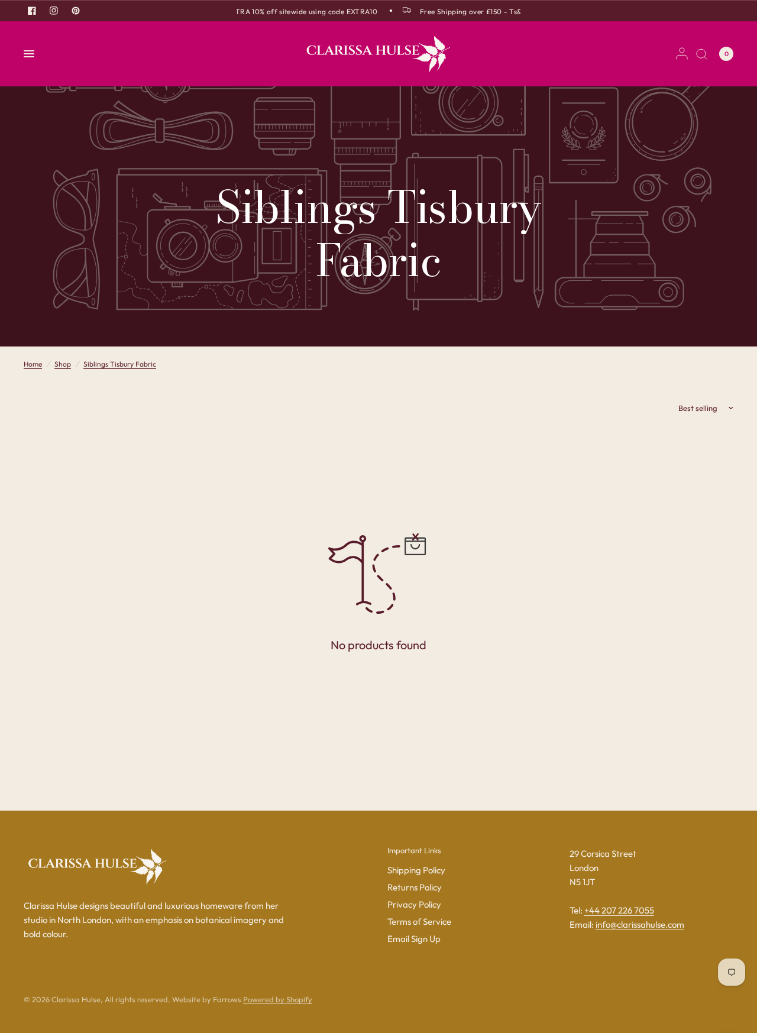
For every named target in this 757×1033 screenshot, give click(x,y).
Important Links (414, 850)
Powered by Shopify (277, 999)
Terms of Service (419, 921)
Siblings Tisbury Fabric (119, 364)
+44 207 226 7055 (619, 910)
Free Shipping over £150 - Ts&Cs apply (481, 11)
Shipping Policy (416, 870)
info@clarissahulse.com (640, 924)
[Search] (701, 53)
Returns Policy (414, 887)
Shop (62, 364)
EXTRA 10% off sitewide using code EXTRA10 (298, 11)
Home (33, 364)
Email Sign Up (414, 938)
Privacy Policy (414, 904)
